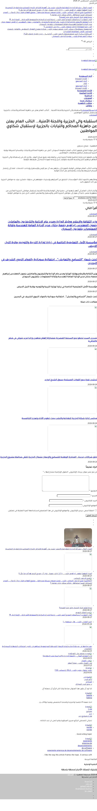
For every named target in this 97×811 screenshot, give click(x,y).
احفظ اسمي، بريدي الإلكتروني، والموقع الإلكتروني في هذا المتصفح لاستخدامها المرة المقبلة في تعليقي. (51, 511)
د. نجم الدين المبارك (84, 685)
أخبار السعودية (85, 76)
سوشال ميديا (86, 101)
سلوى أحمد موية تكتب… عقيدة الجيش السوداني (72, 37)
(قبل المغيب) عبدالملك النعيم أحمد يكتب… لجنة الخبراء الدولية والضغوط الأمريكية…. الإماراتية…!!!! (50, 20)
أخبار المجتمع (81, 81)
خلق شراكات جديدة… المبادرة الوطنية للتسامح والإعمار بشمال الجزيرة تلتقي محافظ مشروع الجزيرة (48, 457)
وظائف (89, 106)
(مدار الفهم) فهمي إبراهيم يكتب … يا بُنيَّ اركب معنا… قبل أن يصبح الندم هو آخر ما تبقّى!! (55, 10)
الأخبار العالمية (85, 93)
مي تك (70, 775)
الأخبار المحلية (81, 79)
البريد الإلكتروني (90, 501)
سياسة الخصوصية (84, 789)
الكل (85, 84)
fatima (89, 698)
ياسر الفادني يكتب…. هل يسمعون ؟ (77, 622)
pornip (89, 730)
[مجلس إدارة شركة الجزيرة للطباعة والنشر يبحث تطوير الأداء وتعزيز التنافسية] (72, 414)
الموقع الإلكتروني (90, 506)
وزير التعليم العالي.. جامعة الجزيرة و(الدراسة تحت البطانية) (67, 656)
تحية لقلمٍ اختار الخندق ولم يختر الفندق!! (75, 17)
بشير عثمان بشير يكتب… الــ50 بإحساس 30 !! (73, 671)
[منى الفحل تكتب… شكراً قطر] (86, 661)
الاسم (94, 496)
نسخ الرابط (68, 198)
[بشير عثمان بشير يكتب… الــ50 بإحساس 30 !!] (89, 668)
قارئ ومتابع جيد (85, 716)
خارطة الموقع (86, 786)
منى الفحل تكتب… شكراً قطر (80, 663)
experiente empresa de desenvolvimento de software (69, 751)
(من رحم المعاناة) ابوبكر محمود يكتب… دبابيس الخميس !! (68, 27)
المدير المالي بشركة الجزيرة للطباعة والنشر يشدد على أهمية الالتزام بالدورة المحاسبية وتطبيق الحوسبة (48, 8)
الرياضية (88, 96)
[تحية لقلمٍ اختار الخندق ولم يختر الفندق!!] (78, 606)
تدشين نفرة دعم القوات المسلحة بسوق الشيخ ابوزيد (71, 380)
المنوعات (88, 98)
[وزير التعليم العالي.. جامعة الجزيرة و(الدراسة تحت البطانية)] (80, 654)
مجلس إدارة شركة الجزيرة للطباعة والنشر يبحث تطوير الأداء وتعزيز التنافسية (59, 418)
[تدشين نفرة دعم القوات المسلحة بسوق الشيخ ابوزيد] (72, 375)
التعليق (93, 491)
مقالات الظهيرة (85, 103)
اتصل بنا (88, 791)
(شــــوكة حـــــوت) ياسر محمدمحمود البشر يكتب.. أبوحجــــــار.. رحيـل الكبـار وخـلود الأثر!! (57, 34)
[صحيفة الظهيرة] (89, 61)
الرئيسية (93, 111)
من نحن (89, 784)
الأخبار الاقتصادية (84, 91)
